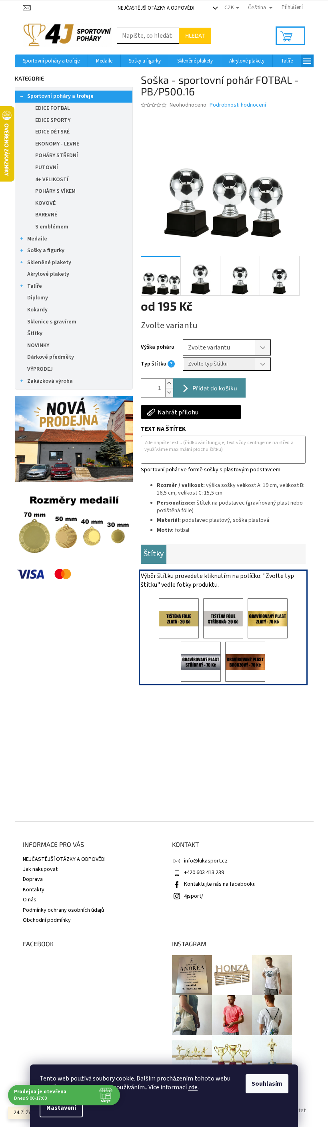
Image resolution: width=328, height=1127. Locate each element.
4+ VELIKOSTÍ (51, 180)
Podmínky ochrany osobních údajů (63, 910)
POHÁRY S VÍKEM (55, 191)
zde (193, 1087)
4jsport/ (193, 896)
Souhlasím (267, 1083)
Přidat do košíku (214, 388)
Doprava (33, 879)
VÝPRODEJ (40, 369)
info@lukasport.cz (206, 861)
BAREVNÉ (46, 215)
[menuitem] (51, 61)
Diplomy (37, 298)
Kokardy (37, 310)
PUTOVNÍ (46, 168)
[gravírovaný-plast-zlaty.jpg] (267, 618)
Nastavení (61, 1107)
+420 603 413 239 (204, 872)
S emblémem (51, 227)
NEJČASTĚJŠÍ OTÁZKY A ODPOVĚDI (156, 8)
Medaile (37, 239)
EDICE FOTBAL (52, 108)
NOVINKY (38, 345)
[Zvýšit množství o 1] (169, 383)
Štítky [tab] (154, 553)
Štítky (34, 333)
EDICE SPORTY (52, 120)
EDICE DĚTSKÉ (52, 132)
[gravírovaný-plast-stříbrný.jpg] (200, 661)
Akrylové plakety (48, 274)
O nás (29, 900)
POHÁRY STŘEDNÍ (56, 155)
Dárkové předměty (50, 357)
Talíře (34, 286)
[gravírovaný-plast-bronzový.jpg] (245, 661)
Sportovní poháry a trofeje (60, 96)
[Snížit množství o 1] (169, 392)
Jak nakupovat (40, 869)
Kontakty (33, 890)
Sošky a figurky (45, 250)
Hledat (195, 35)
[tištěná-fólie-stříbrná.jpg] (223, 618)
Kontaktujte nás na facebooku (220, 884)
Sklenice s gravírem (51, 322)
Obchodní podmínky (47, 920)
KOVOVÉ (45, 203)
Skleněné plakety (49, 263)
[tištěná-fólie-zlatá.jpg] (178, 618)
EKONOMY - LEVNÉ (57, 144)
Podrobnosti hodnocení (238, 105)
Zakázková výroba (50, 381)
